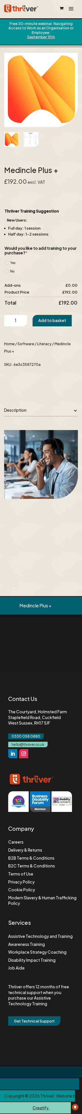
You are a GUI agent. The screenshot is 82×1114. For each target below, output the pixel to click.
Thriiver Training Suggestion (32, 211)
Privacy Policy (21, 881)
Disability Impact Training (32, 960)
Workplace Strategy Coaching (37, 952)
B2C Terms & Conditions (31, 865)
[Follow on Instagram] (23, 753)
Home (9, 343)
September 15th (41, 36)
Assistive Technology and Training (40, 936)
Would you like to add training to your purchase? (41, 250)
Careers (15, 842)
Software (26, 343)
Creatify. (41, 1107)
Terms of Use (20, 873)
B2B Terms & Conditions (31, 858)
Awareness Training (26, 944)
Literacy (44, 343)
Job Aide (16, 967)
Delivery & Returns (25, 850)
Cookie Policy (21, 889)
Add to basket (52, 320)
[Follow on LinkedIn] (12, 753)
